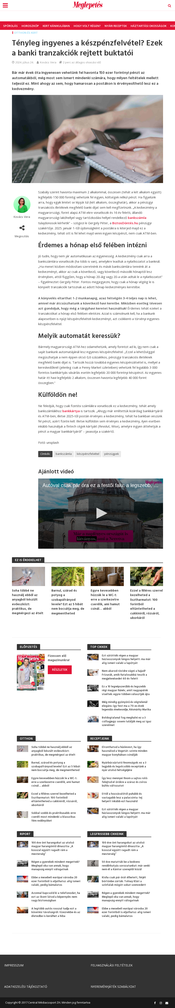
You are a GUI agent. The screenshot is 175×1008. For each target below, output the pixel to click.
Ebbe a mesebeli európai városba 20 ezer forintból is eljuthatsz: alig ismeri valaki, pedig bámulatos (55, 881)
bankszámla (137, 217)
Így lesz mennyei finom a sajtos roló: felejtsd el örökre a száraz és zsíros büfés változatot (125, 782)
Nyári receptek (116, 26)
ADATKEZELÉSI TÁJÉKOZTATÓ (25, 987)
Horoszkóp (30, 26)
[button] (100, 513)
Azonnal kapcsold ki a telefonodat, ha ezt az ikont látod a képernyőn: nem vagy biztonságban (55, 897)
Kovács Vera (48, 62)
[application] (100, 514)
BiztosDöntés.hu (125, 223)
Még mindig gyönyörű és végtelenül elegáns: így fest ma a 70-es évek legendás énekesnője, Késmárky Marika (126, 706)
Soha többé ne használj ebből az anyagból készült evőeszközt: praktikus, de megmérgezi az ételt (27, 602)
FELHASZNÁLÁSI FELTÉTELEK (112, 965)
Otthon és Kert (26, 33)
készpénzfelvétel (88, 454)
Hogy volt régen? (87, 26)
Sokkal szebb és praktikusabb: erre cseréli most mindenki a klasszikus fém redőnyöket (53, 817)
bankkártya (71, 411)
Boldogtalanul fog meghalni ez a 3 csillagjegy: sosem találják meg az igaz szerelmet (126, 721)
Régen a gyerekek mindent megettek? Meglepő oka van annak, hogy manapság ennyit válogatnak (55, 865)
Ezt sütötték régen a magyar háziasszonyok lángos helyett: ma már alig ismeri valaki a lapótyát (126, 659)
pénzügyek (111, 454)
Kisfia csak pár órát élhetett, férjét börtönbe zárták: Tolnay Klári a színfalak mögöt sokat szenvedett (124, 881)
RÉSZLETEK (59, 670)
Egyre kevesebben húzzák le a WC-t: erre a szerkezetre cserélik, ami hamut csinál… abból (105, 600)
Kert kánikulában (56, 26)
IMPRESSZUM (13, 965)
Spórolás (10, 26)
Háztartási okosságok (148, 26)
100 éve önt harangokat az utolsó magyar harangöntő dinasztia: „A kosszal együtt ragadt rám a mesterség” (52, 848)
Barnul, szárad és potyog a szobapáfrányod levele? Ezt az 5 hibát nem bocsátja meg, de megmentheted (67, 602)
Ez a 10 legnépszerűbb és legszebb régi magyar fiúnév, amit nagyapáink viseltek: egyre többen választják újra (126, 690)
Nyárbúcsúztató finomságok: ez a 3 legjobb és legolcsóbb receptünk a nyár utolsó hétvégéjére (124, 766)
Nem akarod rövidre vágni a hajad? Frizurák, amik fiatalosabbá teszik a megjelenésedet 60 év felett (124, 675)
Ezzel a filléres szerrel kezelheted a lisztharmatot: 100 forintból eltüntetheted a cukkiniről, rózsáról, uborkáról (146, 604)
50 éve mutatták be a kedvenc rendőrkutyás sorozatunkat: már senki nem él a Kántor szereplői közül (126, 865)
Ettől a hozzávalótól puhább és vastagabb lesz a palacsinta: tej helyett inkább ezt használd (122, 797)
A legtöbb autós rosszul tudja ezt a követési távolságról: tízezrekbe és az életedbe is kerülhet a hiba (55, 912)
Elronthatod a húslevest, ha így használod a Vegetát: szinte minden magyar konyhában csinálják (124, 751)
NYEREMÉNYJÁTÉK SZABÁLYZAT (113, 987)
